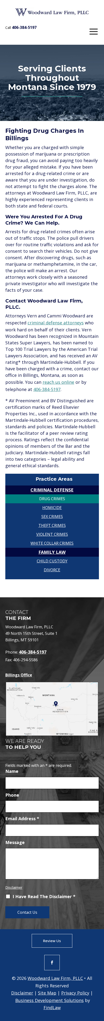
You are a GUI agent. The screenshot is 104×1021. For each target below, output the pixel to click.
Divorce (52, 570)
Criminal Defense (52, 490)
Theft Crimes (52, 525)
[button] (93, 31)
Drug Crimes (52, 498)
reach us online (58, 382)
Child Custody (52, 561)
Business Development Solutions (49, 1000)
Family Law (52, 552)
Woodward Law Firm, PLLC (55, 978)
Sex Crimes (52, 516)
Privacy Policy (75, 993)
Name (11, 771)
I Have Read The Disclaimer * (44, 896)
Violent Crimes (52, 534)
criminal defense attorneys (56, 323)
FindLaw (52, 1007)
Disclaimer (13, 887)
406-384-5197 (24, 27)
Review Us (52, 940)
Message (15, 842)
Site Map (47, 993)
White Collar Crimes (52, 543)
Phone (12, 795)
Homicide (52, 507)
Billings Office (18, 675)
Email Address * (22, 818)
